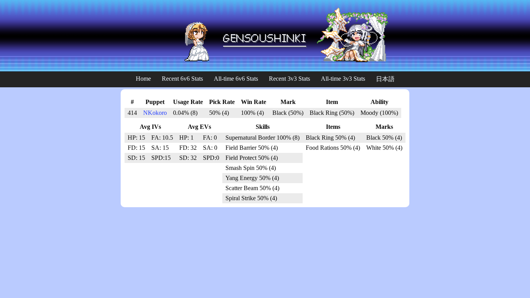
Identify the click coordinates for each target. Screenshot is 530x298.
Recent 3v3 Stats (289, 78)
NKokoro (155, 112)
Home (143, 78)
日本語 (385, 79)
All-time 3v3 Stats (343, 78)
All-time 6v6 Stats (236, 78)
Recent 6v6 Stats (182, 78)
